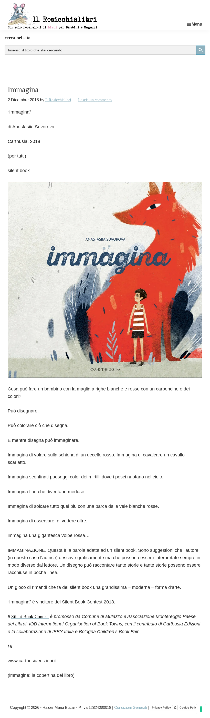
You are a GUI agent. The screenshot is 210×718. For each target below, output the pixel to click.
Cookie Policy (189, 707)
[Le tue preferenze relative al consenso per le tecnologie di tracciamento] (201, 709)
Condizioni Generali (131, 707)
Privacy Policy (161, 707)
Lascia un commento (95, 100)
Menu (197, 24)
